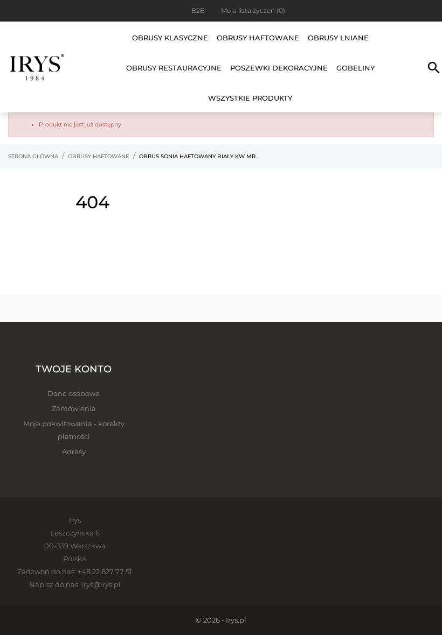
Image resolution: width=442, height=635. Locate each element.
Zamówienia (74, 408)
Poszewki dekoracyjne (279, 68)
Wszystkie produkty (250, 98)
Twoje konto (74, 369)
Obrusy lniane (338, 37)
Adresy (74, 451)
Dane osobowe (73, 393)
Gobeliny (355, 68)
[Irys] (37, 67)
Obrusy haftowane (258, 37)
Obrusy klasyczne (170, 37)
